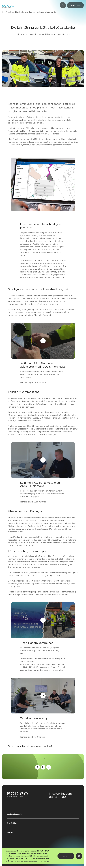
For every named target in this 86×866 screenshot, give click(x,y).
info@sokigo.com (60, 793)
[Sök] (63, 5)
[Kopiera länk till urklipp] (48, 767)
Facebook (37, 767)
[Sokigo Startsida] (17, 794)
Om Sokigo (12, 823)
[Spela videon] (43, 340)
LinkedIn (43, 767)
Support (10, 832)
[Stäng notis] (79, 856)
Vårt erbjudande (14, 814)
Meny (77, 5)
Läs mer (66, 856)
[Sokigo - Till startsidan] (8, 6)
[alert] (43, 856)
